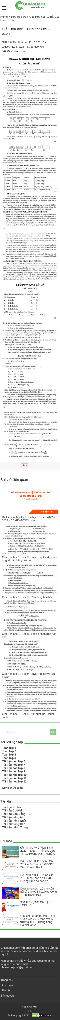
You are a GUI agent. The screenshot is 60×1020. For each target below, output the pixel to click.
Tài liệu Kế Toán (12, 807)
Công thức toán (12, 787)
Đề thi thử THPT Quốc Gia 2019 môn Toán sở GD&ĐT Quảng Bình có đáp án (37, 878)
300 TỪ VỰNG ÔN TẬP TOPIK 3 (35, 904)
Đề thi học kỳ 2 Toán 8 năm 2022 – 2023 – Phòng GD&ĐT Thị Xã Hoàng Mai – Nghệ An (38, 850)
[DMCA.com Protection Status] (42, 1015)
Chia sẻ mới (30, 1007)
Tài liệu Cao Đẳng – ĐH (17, 814)
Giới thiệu (7, 985)
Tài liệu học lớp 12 (14, 781)
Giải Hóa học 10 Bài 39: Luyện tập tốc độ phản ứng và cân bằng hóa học (29, 559)
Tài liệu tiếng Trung (15, 827)
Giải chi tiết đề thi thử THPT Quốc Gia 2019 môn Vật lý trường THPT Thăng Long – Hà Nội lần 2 (37, 920)
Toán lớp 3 (9, 754)
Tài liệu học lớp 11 (14, 778)
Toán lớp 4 (9, 758)
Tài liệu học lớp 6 (13, 761)
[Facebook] (28, 1011)
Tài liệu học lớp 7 (13, 764)
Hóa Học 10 (18, 16)
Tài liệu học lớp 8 (13, 768)
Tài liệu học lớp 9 (13, 771)
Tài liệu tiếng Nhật (14, 820)
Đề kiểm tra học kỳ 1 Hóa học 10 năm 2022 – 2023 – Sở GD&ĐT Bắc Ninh (28, 519)
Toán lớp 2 (9, 751)
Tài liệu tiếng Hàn (13, 824)
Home (4, 16)
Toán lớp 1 (9, 747)
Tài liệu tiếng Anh (13, 817)
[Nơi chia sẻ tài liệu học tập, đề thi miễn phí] (30, 5)
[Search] (53, 732)
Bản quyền (7, 995)
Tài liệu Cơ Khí (12, 810)
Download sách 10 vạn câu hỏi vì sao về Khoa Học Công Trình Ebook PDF (38, 891)
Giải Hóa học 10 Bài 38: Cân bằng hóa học (27, 597)
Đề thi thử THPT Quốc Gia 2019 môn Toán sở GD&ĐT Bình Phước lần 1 (37, 864)
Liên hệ (5, 990)
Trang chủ (7, 980)
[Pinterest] (31, 1011)
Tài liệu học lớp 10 (14, 774)
